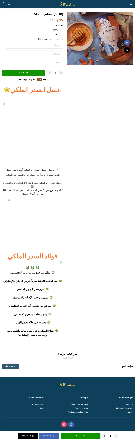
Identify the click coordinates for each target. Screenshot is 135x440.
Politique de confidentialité (78, 412)
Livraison (129, 412)
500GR (56, 30)
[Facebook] (127, 43)
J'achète (23, 72)
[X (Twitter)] (127, 50)
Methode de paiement (124, 408)
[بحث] (9, 4)
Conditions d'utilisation (79, 404)
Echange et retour (81, 408)
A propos (129, 404)
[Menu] (131, 4)
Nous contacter (38, 404)
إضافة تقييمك (10, 366)
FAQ (42, 408)
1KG (57, 34)
